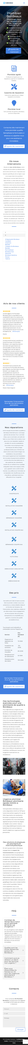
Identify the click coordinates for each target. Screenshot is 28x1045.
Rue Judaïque (9, 250)
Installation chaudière (14, 505)
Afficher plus (16, 331)
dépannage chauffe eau (14, 544)
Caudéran (8, 241)
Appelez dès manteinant (15, 146)
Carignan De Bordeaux (12, 246)
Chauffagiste (14, 493)
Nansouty (8, 253)
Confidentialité (20, 1039)
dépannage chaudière (14, 518)
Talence (7, 259)
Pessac (7, 257)
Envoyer (20, 1029)
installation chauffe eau (14, 530)
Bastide (7, 244)
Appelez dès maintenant (14, 50)
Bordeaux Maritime (11, 255)
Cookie (6, 1041)
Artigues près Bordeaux (12, 239)
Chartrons (8, 243)
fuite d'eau (14, 556)
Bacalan (7, 248)
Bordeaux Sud (9, 251)
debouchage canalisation (14, 569)
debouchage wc (14, 581)
